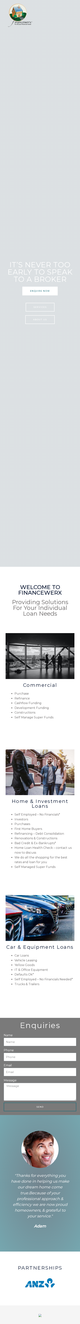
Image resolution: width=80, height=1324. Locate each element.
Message (10, 1080)
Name (8, 1035)
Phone (9, 1050)
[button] (40, 291)
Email (8, 1065)
